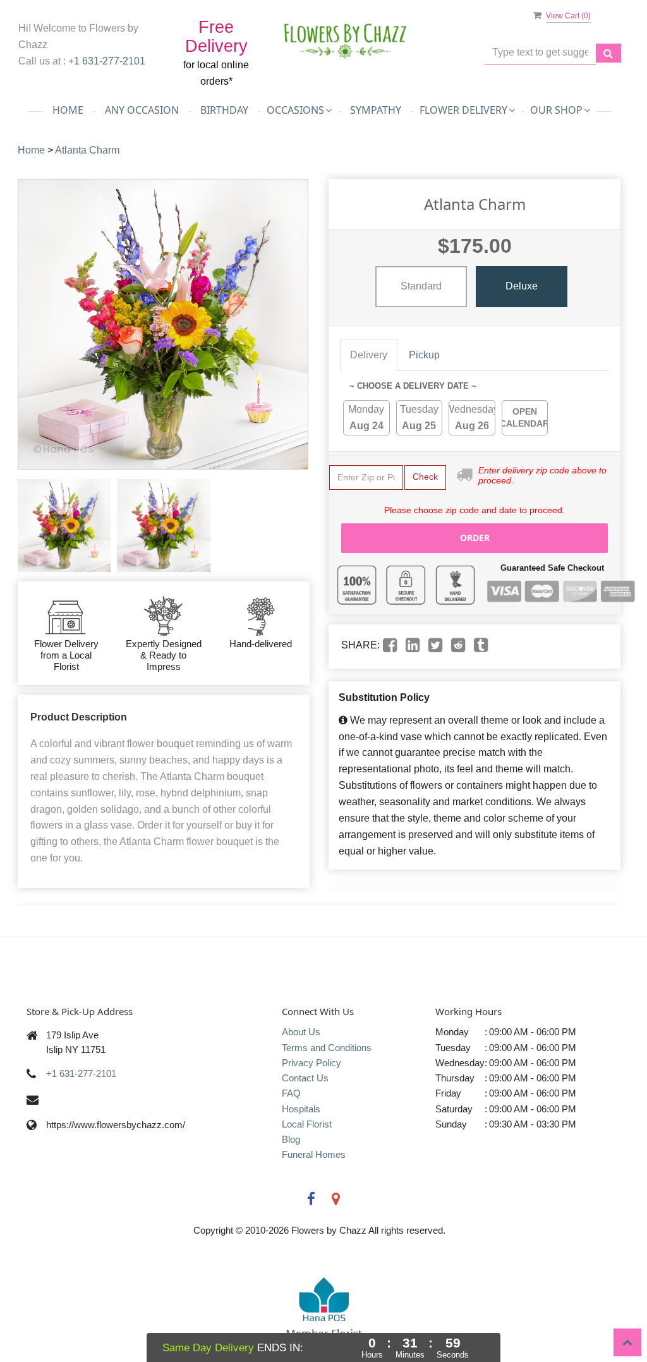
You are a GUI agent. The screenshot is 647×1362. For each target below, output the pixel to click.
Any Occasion (142, 110)
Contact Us (305, 1078)
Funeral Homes (314, 1154)
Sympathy (375, 110)
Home (67, 110)
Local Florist (307, 1124)
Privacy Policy (311, 1062)
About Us (301, 1031)
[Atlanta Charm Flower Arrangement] (64, 525)
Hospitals (301, 1109)
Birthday (224, 110)
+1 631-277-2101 (106, 61)
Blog (291, 1139)
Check (425, 476)
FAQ (291, 1093)
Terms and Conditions (327, 1047)
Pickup (424, 355)
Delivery (368, 355)
